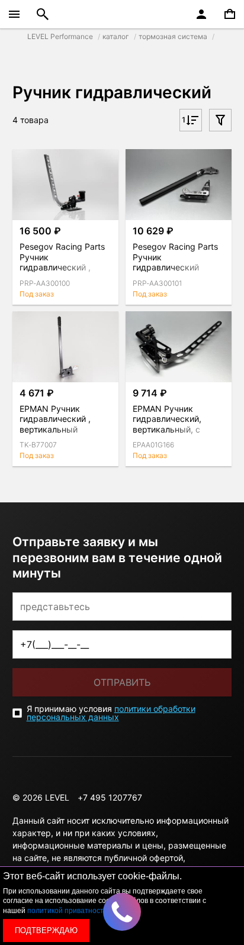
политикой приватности (67, 911)
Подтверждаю (46, 930)
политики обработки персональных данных (111, 713)
